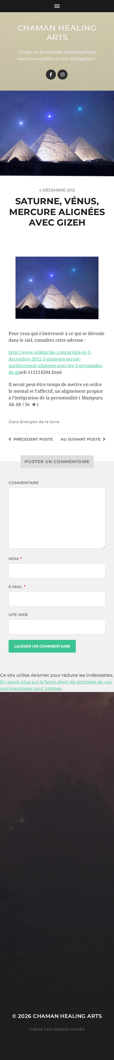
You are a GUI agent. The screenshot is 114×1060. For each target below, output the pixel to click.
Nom (15, 558)
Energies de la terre (39, 421)
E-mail (17, 586)
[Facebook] (51, 75)
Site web (18, 614)
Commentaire (24, 482)
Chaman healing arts (57, 32)
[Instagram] (63, 75)
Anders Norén (69, 1029)
